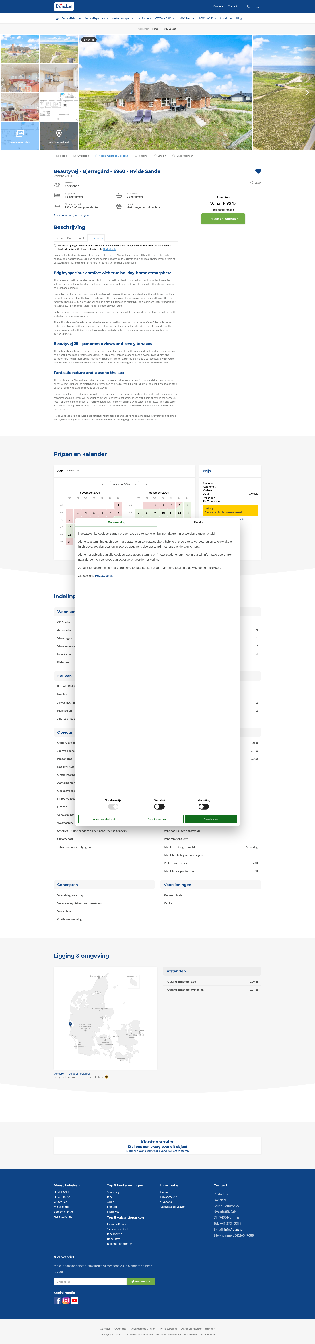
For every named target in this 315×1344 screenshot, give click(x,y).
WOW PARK (163, 18)
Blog (239, 18)
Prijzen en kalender (223, 218)
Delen (257, 182)
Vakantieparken (95, 18)
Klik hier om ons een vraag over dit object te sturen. (157, 1150)
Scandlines (226, 18)
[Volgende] (307, 92)
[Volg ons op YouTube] (74, 1300)
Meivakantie (61, 1206)
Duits (70, 238)
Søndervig (113, 1192)
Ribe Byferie (114, 1233)
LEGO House (186, 18)
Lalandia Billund (117, 1224)
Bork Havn (113, 1238)
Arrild (110, 1201)
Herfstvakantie (63, 1216)
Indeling (142, 155)
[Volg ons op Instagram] (66, 1300)
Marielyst (113, 1211)
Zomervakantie (63, 1211)
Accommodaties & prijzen (113, 155)
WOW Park (61, 1201)
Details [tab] (198, 522)
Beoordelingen (185, 155)
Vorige (102, 484)
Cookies (165, 1192)
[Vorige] (86, 92)
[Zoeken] (257, 6)
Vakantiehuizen (72, 18)
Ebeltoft (112, 1206)
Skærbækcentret (117, 1229)
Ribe (110, 1196)
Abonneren (142, 1281)
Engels (81, 238)
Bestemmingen (121, 18)
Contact (232, 6)
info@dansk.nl (234, 1229)
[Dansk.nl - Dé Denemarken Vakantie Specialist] (64, 6)
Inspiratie (143, 18)
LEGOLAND (205, 18)
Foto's (63, 155)
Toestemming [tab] (116, 522)
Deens (59, 238)
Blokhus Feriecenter (119, 1243)
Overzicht (83, 155)
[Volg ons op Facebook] (57, 1300)
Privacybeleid (168, 1196)
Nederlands (96, 238)
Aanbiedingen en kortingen (198, 1328)
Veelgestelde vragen (172, 1206)
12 (179, 512)
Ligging (162, 155)
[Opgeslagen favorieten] (249, 6)
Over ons (218, 6)
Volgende (146, 484)
